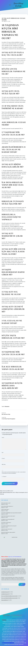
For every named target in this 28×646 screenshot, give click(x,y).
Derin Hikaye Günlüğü (18, 4)
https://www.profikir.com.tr (6, 490)
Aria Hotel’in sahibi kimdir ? (6, 522)
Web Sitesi (4, 464)
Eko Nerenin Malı (6, 414)
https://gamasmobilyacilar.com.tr (7, 492)
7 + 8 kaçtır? (4, 476)
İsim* (3, 452)
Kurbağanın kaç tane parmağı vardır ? (8, 519)
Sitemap (2, 494)
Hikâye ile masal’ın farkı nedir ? (6, 529)
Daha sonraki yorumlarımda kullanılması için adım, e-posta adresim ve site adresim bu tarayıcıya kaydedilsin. (14, 473)
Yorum (3, 437)
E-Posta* (3, 458)
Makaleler (7, 406)
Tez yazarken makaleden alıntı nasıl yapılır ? (9, 525)
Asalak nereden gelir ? (5, 509)
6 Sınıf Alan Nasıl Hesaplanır (8, 418)
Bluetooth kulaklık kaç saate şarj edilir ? (8, 532)
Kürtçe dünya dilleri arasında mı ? (7, 506)
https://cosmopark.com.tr (22, 492)
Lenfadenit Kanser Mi (5, 591)
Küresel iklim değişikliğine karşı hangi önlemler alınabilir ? (11, 512)
